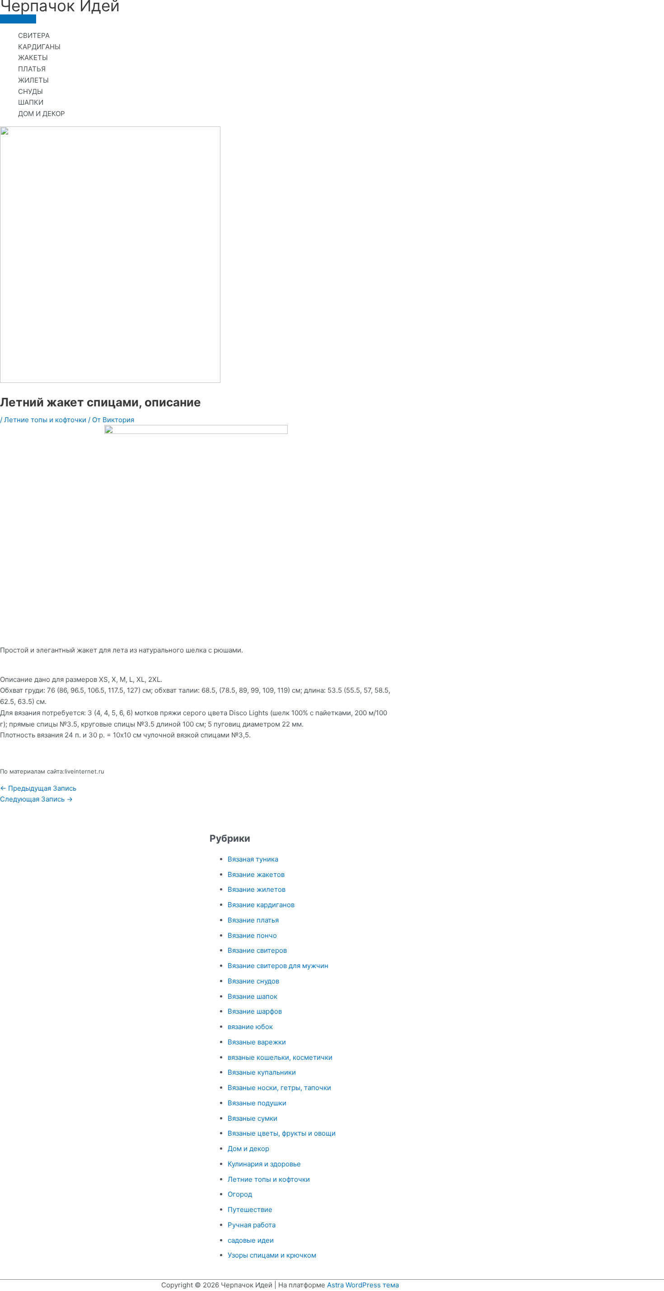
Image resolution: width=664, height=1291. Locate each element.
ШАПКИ (30, 102)
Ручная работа (252, 1225)
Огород (240, 1194)
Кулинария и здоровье (264, 1164)
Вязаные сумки (252, 1118)
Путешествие (250, 1209)
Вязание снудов (253, 981)
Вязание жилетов (256, 889)
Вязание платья (253, 920)
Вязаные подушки (257, 1103)
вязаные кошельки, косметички (280, 1057)
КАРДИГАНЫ (39, 46)
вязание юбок (250, 1026)
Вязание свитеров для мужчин (278, 965)
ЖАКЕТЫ (33, 57)
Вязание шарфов (255, 1011)
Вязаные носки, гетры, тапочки (279, 1087)
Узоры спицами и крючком (272, 1255)
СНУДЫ (30, 91)
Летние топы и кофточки (45, 419)
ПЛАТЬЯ (32, 69)
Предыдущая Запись (38, 788)
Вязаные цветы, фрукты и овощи (282, 1133)
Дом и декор (248, 1148)
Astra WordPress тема (363, 1285)
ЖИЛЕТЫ (33, 80)
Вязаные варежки (257, 1042)
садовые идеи (251, 1240)
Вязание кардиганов (261, 904)
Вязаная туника (253, 859)
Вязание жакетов (256, 874)
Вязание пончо (252, 935)
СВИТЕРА (34, 35)
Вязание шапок (252, 996)
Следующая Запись (36, 799)
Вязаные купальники (262, 1072)
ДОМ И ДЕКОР (41, 113)
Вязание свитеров (257, 950)
